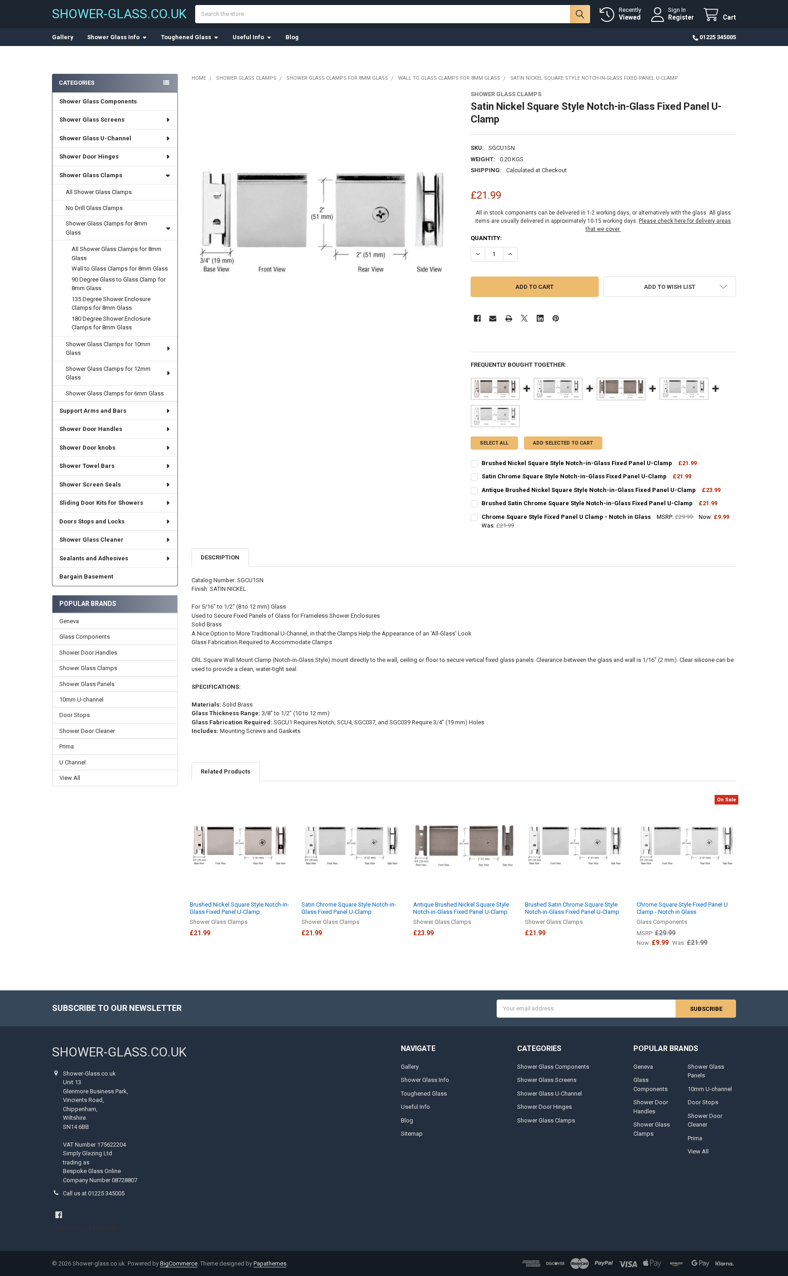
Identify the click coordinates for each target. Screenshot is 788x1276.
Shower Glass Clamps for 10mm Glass (108, 349)
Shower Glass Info (113, 37)
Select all (494, 443)
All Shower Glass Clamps (99, 192)
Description (220, 557)
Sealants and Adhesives (93, 558)
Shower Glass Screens (91, 119)
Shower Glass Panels (86, 684)
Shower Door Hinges (89, 156)
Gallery (62, 37)
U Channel (72, 762)
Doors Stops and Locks (91, 521)
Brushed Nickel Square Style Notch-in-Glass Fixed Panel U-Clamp (239, 908)
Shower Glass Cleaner (91, 539)
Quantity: (486, 238)
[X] (524, 318)
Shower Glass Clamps (90, 175)
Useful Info (248, 37)
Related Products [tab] (225, 771)
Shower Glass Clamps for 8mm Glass (106, 228)
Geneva (69, 621)
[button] (669, 287)
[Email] (492, 318)
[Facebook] (477, 318)
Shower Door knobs (87, 447)
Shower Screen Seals (90, 484)
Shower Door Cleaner (87, 731)
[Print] (508, 318)
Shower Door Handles (90, 428)
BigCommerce (178, 1263)
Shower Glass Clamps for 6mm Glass (115, 393)
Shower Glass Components (98, 101)
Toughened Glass (186, 37)
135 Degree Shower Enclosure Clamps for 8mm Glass (111, 304)
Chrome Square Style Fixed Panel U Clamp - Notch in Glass (682, 908)
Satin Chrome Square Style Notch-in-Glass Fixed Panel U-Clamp (348, 908)
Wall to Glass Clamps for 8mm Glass (120, 268)
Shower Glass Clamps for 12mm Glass (108, 373)
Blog (292, 37)
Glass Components (84, 636)
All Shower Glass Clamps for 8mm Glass (116, 253)
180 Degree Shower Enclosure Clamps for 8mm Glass (111, 323)
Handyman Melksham (88, 1228)
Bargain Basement (86, 576)
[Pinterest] (555, 318)
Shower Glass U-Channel (95, 138)
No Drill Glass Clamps (94, 208)
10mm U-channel (81, 699)
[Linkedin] (540, 318)
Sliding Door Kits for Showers (101, 502)
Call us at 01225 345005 (93, 1193)
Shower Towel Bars (86, 465)
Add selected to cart (563, 443)
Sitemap (412, 1133)
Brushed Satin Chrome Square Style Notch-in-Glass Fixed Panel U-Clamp (572, 908)
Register (681, 17)
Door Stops (74, 715)
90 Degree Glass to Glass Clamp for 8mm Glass (119, 284)
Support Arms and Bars (92, 410)
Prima (66, 746)
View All (69, 777)
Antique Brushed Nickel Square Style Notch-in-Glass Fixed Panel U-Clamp (461, 908)
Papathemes (270, 1263)
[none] (324, 223)
